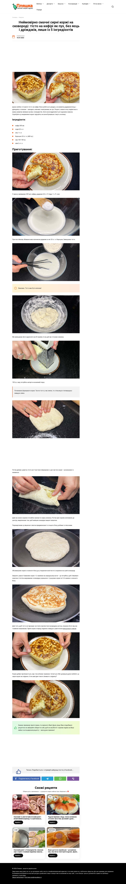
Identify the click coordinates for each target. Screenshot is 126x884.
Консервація (72, 4)
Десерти (50, 4)
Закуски (60, 4)
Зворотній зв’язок (18, 877)
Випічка (39, 4)
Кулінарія (85, 4)
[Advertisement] (46, 57)
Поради (39, 10)
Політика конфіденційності (33, 877)
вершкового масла (69, 628)
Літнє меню (97, 4)
